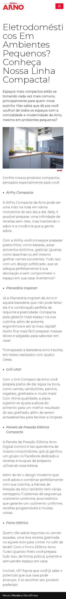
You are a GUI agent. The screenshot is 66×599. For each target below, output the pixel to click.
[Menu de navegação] (59, 6)
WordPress (30, 595)
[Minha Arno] (13, 6)
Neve (6, 595)
